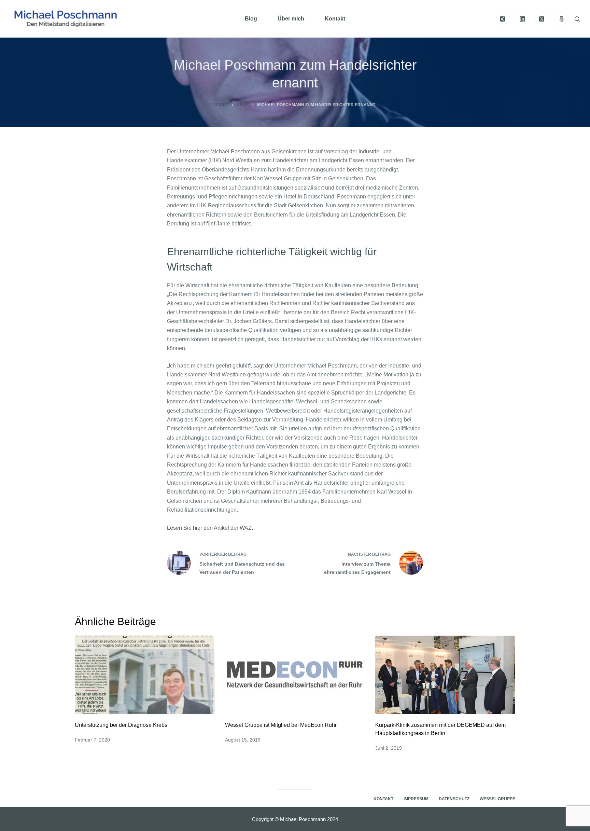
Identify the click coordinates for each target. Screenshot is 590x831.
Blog (251, 19)
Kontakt (335, 19)
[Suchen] (577, 19)
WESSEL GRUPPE (497, 799)
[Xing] (502, 18)
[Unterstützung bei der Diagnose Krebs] (145, 675)
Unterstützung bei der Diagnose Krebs (121, 725)
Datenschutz (454, 799)
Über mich (291, 19)
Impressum (416, 799)
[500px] (561, 18)
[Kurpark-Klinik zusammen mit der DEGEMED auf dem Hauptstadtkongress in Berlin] (445, 675)
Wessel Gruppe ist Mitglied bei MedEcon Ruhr (281, 725)
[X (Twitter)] (541, 18)
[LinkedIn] (522, 18)
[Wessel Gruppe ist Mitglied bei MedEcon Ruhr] (295, 675)
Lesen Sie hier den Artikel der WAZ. (210, 528)
